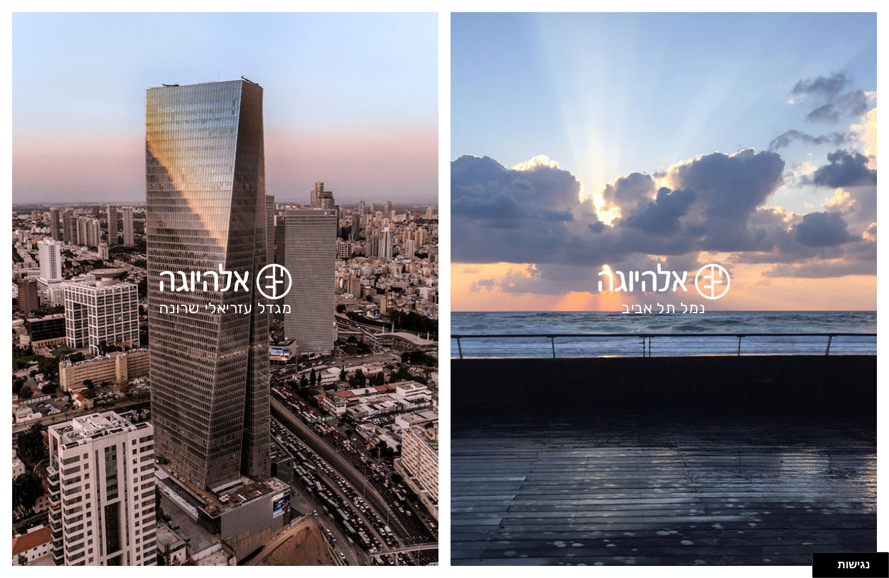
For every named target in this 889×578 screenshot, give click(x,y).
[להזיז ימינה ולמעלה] (829, 562)
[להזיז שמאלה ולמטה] (822, 568)
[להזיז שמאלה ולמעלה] (822, 562)
